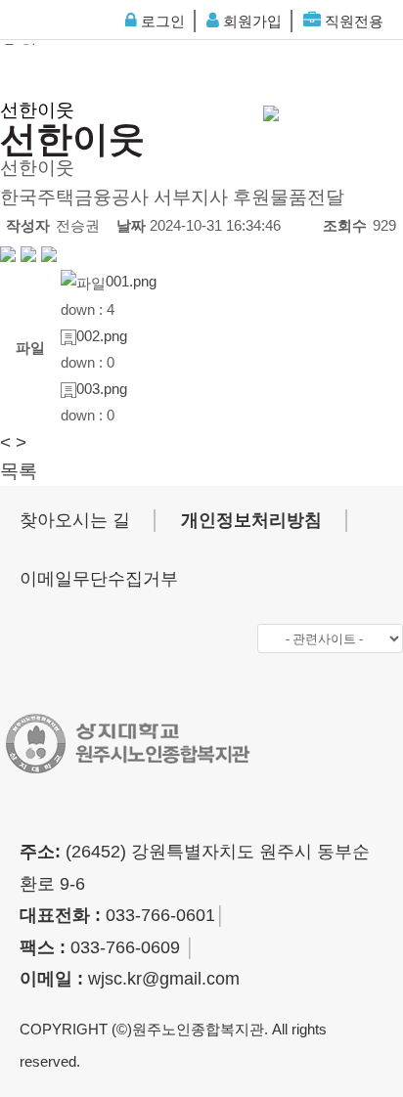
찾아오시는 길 (75, 520)
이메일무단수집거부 (99, 579)
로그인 (161, 21)
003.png (101, 388)
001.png (131, 281)
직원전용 (352, 21)
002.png (101, 336)
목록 (18, 471)
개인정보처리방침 (251, 520)
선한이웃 (37, 110)
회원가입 (250, 21)
